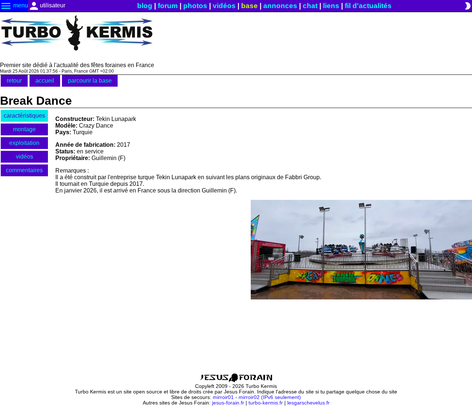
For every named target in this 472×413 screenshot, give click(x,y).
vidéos (224, 6)
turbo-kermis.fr (266, 403)
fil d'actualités (368, 6)
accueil (44, 80)
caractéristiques (24, 115)
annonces (280, 6)
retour (14, 80)
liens (331, 6)
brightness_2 (467, 5)
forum (168, 6)
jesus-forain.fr (228, 403)
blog (144, 6)
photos (195, 6)
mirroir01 (223, 397)
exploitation (24, 143)
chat (310, 6)
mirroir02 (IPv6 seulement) (270, 397)
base (249, 6)
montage (24, 129)
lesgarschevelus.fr (308, 403)
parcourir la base (90, 80)
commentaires (24, 170)
